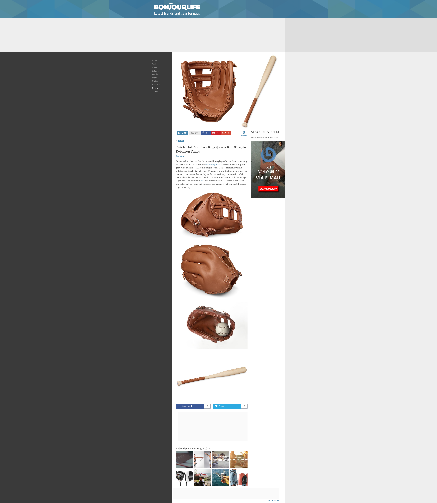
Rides (154, 67)
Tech (154, 64)
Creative (156, 84)
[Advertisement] (218, 35)
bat (201, 180)
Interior (155, 71)
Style (154, 77)
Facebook (194, 406)
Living (155, 81)
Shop (154, 60)
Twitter (232, 406)
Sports (155, 88)
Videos (155, 91)
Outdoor (156, 74)
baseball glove (213, 164)
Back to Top (272, 500)
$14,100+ (180, 156)
